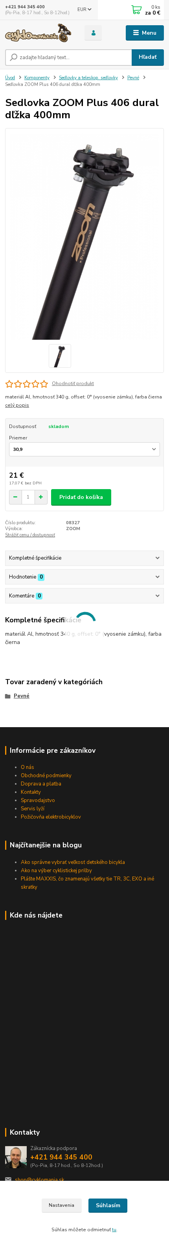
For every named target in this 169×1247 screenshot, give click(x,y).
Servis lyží (32, 808)
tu (114, 1230)
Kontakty (31, 792)
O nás (27, 767)
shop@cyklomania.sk (39, 1180)
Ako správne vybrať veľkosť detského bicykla (73, 862)
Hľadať (147, 57)
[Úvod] (38, 33)
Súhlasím (108, 1205)
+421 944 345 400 (25, 7)
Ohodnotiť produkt (73, 383)
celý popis (17, 405)
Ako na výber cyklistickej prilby (56, 870)
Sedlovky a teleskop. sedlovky (88, 78)
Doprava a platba (41, 783)
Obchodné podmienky (46, 775)
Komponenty (37, 78)
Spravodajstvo (38, 800)
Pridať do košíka (81, 497)
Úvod (10, 78)
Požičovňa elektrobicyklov (51, 817)
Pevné (133, 78)
